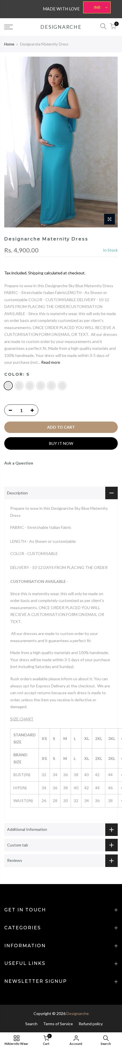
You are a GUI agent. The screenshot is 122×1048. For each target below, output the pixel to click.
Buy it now (61, 443)
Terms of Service (58, 1023)
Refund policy (91, 1023)
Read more (50, 362)
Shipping (35, 272)
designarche (60, 27)
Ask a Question (18, 463)
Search (31, 1023)
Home (9, 44)
